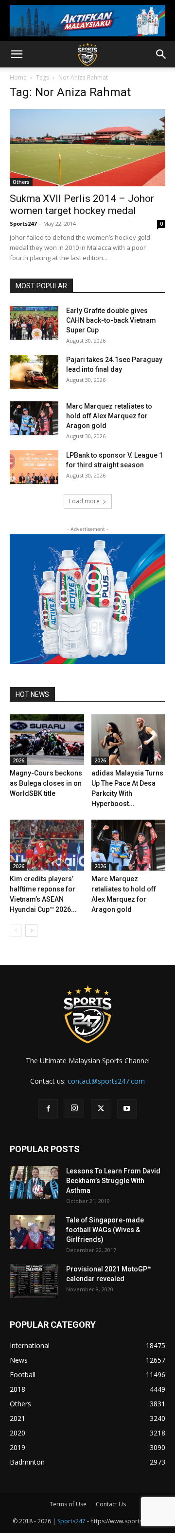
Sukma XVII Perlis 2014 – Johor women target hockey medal (82, 204)
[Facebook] (48, 1109)
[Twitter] (100, 1109)
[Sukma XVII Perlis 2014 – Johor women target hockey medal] (87, 147)
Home (18, 77)
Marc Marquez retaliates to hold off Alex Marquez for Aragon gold (109, 415)
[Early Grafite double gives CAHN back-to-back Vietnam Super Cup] (34, 323)
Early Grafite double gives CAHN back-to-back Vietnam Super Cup (111, 320)
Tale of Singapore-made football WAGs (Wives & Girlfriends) (105, 1229)
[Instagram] (74, 1108)
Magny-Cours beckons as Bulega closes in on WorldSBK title (46, 783)
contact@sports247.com (106, 1081)
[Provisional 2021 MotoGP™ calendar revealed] (34, 1281)
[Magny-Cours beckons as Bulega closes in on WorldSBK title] (47, 739)
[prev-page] (16, 930)
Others (21, 182)
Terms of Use (68, 1504)
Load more (84, 501)
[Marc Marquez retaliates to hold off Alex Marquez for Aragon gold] (34, 418)
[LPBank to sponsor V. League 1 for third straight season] (34, 467)
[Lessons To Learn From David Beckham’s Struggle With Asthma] (34, 1182)
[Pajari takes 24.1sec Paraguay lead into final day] (34, 372)
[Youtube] (127, 1109)
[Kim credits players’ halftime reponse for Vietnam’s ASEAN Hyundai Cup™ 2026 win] (47, 845)
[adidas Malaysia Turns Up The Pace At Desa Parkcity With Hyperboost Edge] (128, 739)
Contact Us (111, 1504)
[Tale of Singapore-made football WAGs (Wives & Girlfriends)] (32, 1232)
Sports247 (23, 223)
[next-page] (31, 930)
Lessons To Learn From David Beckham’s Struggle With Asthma (113, 1180)
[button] (16, 54)
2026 (18, 760)
